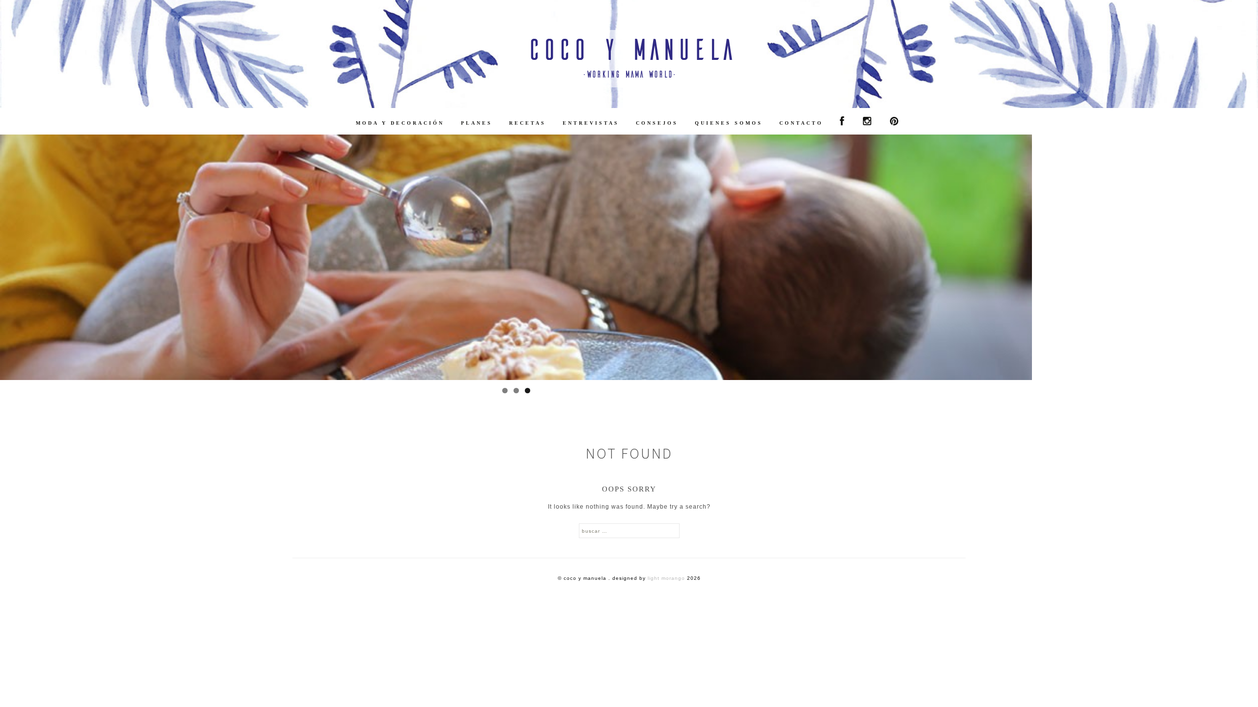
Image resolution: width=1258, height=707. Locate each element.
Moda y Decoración (400, 123)
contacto (801, 123)
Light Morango (666, 578)
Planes (476, 123)
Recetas (527, 123)
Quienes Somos (729, 123)
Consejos (657, 123)
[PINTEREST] (895, 121)
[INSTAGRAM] (868, 121)
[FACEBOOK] (843, 121)
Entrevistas (591, 123)
